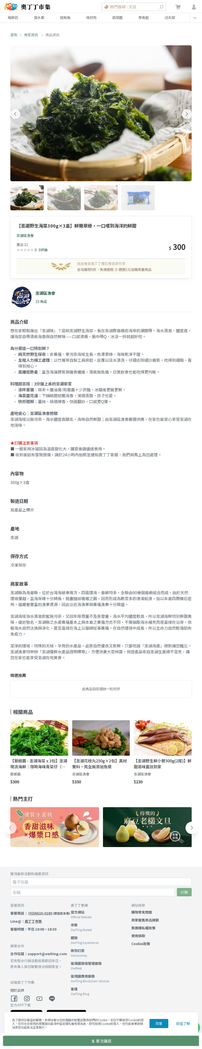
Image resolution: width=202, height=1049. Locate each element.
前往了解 (183, 1023)
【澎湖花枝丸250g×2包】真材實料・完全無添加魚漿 (99, 764)
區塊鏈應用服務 (83, 976)
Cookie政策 (140, 943)
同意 (158, 1023)
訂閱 (184, 892)
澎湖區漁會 (25, 235)
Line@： (26, 921)
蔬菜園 (117, 17)
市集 (74, 924)
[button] (15, 114)
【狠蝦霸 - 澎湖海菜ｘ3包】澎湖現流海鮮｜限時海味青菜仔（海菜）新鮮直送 (38, 764)
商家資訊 (31, 34)
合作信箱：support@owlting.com (38, 953)
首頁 (13, 34)
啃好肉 (91, 17)
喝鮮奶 (13, 17)
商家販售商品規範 (145, 920)
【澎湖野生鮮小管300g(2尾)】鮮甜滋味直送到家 (162, 764)
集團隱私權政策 (143, 927)
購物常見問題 (141, 912)
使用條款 (138, 935)
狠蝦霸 (15, 773)
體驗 (74, 937)
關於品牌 (17, 990)
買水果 (39, 17)
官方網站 (77, 912)
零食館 (143, 17)
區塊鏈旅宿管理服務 (86, 963)
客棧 (74, 988)
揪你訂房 (77, 950)
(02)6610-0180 (40, 913)
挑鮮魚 (65, 17)
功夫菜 (170, 17)
